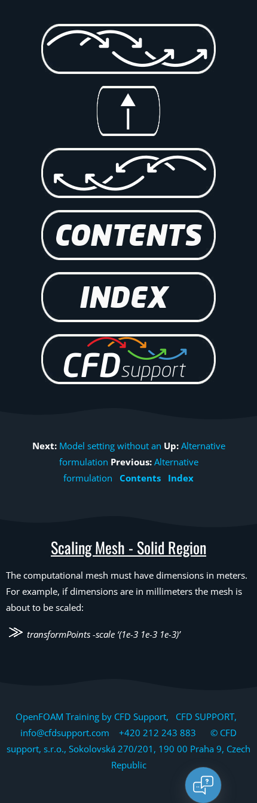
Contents (140, 478)
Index (181, 478)
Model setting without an (110, 446)
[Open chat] (203, 785)
